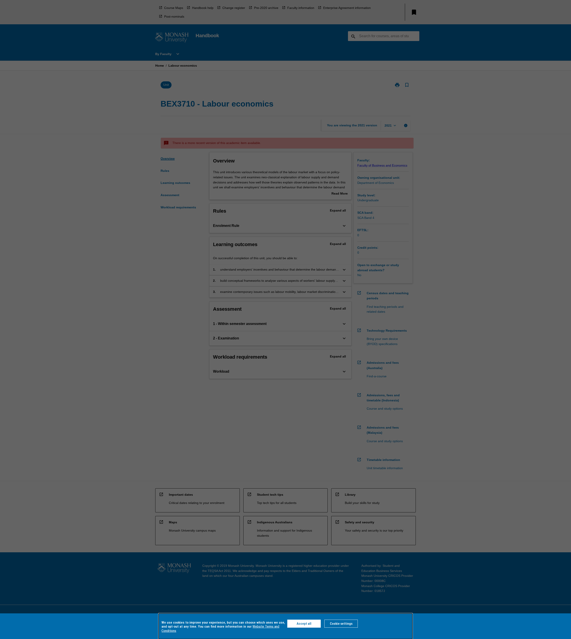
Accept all (304, 624)
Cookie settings (341, 624)
